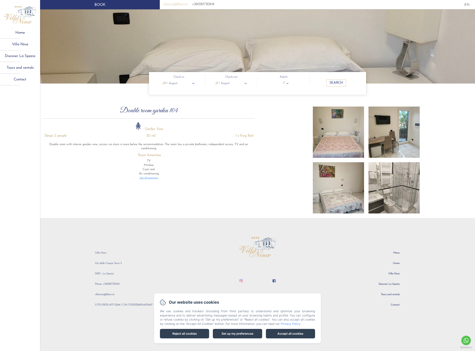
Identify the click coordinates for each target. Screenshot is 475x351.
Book (99, 5)
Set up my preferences (237, 333)
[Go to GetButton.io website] (466, 347)
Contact (20, 79)
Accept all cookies (290, 333)
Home (20, 33)
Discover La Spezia (20, 56)
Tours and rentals (20, 68)
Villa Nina (20, 44)
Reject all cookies (184, 333)
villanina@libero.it (175, 4)
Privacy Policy (290, 324)
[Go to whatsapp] (466, 340)
